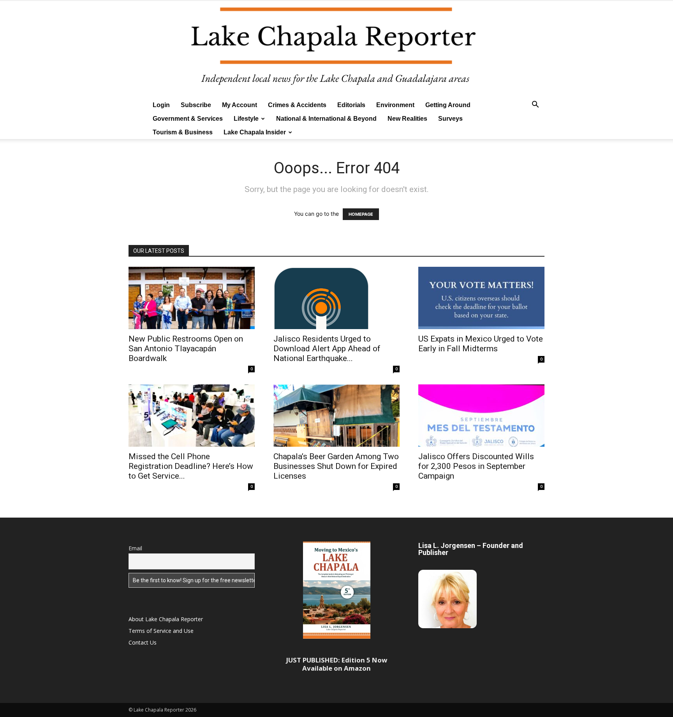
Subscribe (196, 105)
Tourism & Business (183, 132)
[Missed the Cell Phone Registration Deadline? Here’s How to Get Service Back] (192, 415)
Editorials (351, 105)
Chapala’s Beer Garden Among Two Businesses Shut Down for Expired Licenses (336, 466)
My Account (239, 105)
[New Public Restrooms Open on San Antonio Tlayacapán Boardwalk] (192, 298)
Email (135, 548)
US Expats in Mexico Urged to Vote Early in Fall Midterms (480, 343)
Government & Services (188, 118)
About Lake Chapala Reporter (166, 619)
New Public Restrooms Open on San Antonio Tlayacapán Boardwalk (186, 348)
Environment (395, 105)
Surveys (450, 118)
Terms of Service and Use (161, 630)
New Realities (407, 118)
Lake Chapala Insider (255, 132)
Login (161, 105)
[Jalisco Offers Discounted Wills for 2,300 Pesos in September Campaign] (481, 415)
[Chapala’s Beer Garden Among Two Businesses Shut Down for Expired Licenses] (336, 415)
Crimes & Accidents (297, 105)
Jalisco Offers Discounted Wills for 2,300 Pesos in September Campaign (476, 466)
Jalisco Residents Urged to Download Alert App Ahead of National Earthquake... (327, 348)
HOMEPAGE (361, 214)
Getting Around (447, 105)
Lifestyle (246, 118)
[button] (535, 105)
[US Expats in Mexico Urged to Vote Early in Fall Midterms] (481, 298)
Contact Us (143, 642)
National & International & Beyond (326, 118)
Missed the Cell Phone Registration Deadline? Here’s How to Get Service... (191, 466)
